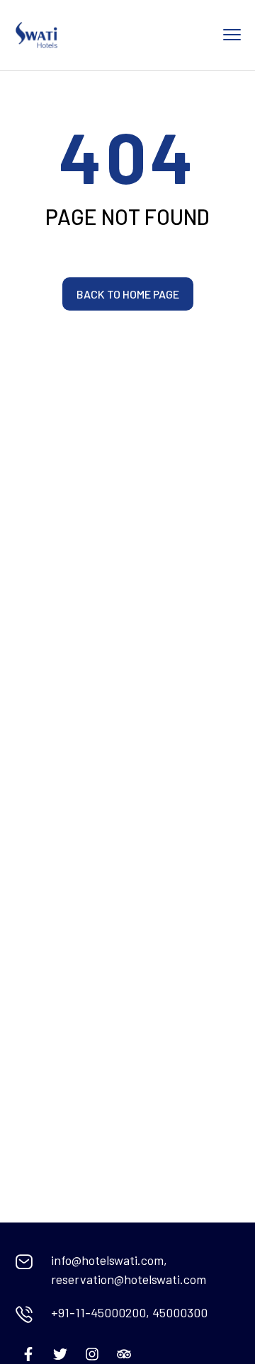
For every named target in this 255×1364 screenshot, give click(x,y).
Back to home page (127, 294)
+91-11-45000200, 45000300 (129, 1312)
